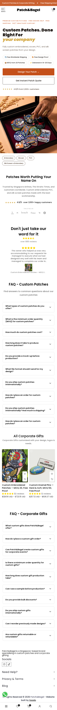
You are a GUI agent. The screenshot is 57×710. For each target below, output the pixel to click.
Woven (21, 158)
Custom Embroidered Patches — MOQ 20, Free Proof (15, 487)
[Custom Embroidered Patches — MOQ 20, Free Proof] (29, 267)
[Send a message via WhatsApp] (5, 694)
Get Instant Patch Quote (28, 80)
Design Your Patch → (28, 71)
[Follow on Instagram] (4, 664)
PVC (30, 158)
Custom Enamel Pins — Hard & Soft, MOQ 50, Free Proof (41, 487)
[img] (28, 238)
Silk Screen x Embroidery (13, 163)
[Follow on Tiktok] (9, 664)
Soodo (32, 700)
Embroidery (8, 158)
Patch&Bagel (37, 697)
